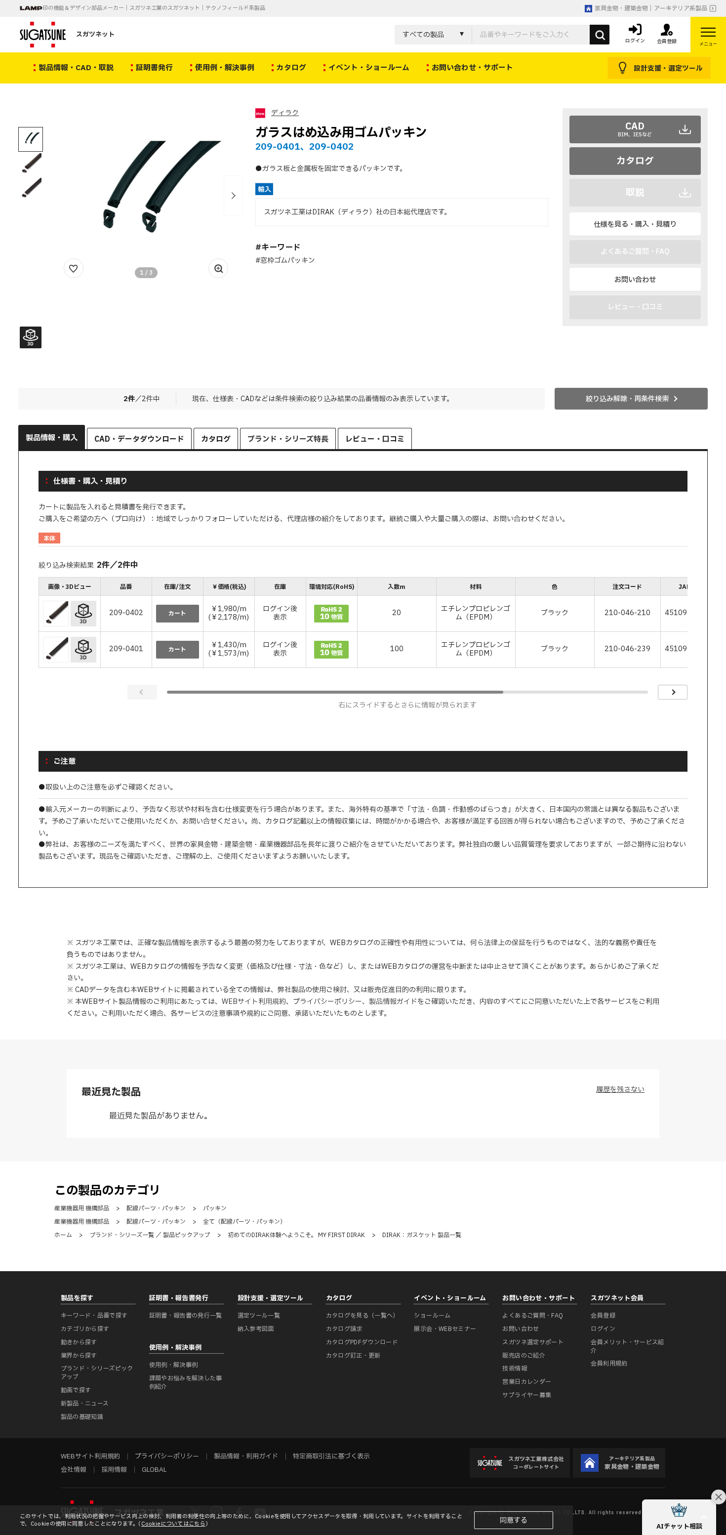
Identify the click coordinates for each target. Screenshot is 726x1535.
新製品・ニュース (85, 1403)
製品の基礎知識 (82, 1416)
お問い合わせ (635, 280)
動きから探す (79, 1342)
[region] (363, 623)
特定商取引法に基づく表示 (331, 1456)
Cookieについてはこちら (173, 1524)
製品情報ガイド (393, 1001)
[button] (233, 195)
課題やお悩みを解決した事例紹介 (185, 1382)
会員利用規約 (609, 1363)
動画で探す (76, 1390)
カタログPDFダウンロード (362, 1342)
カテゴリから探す (85, 1329)
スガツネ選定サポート (533, 1342)
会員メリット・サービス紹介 (627, 1346)
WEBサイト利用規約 (254, 1001)
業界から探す (79, 1355)
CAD (635, 129)
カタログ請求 (344, 1329)
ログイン (603, 1329)
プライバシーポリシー (327, 1001)
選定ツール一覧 (259, 1315)
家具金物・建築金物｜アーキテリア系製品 (651, 8)
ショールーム (432, 1315)
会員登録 (603, 1315)
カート (177, 613)
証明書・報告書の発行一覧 (185, 1315)
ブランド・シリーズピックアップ (97, 1372)
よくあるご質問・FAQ (532, 1315)
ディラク (285, 113)
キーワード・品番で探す (94, 1315)
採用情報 (114, 1470)
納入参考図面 (256, 1329)
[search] (599, 34)
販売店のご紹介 (523, 1355)
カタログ (635, 161)
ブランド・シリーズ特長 (287, 439)
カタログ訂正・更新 (353, 1355)
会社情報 (73, 1470)
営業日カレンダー (526, 1381)
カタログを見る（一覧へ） (362, 1315)
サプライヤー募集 (526, 1395)
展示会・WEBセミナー (445, 1329)
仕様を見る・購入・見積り (635, 224)
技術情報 (514, 1368)
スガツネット (95, 35)
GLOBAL (154, 1470)
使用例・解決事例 (173, 1365)
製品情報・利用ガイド (246, 1456)
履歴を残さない (620, 1089)
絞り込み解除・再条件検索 (627, 399)
